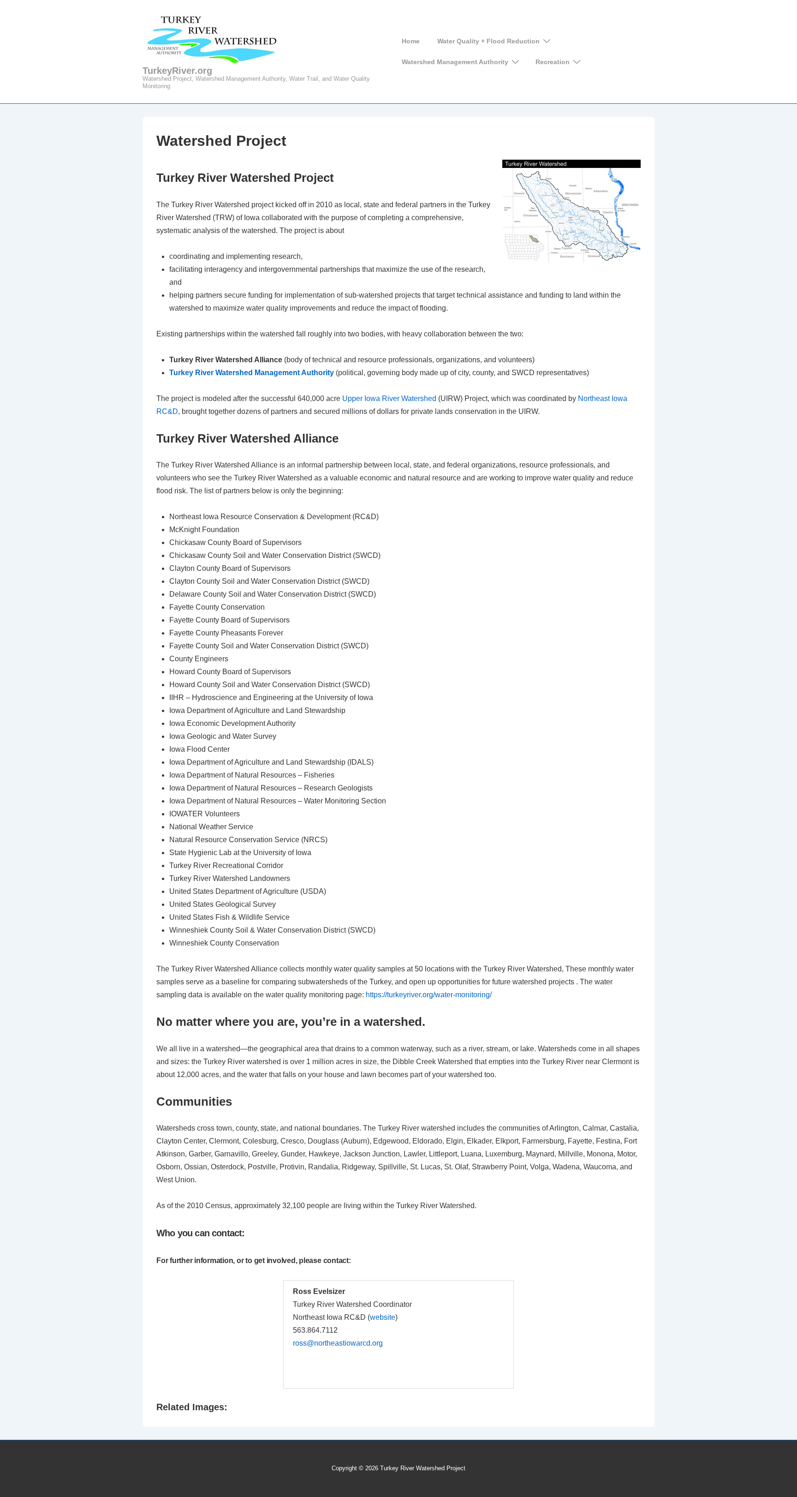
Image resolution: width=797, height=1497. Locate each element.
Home (411, 41)
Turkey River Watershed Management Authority (251, 373)
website (382, 1317)
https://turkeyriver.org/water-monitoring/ (429, 995)
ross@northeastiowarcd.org (338, 1343)
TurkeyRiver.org (177, 71)
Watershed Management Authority (455, 62)
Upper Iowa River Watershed (389, 398)
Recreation (552, 62)
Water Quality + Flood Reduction (488, 41)
